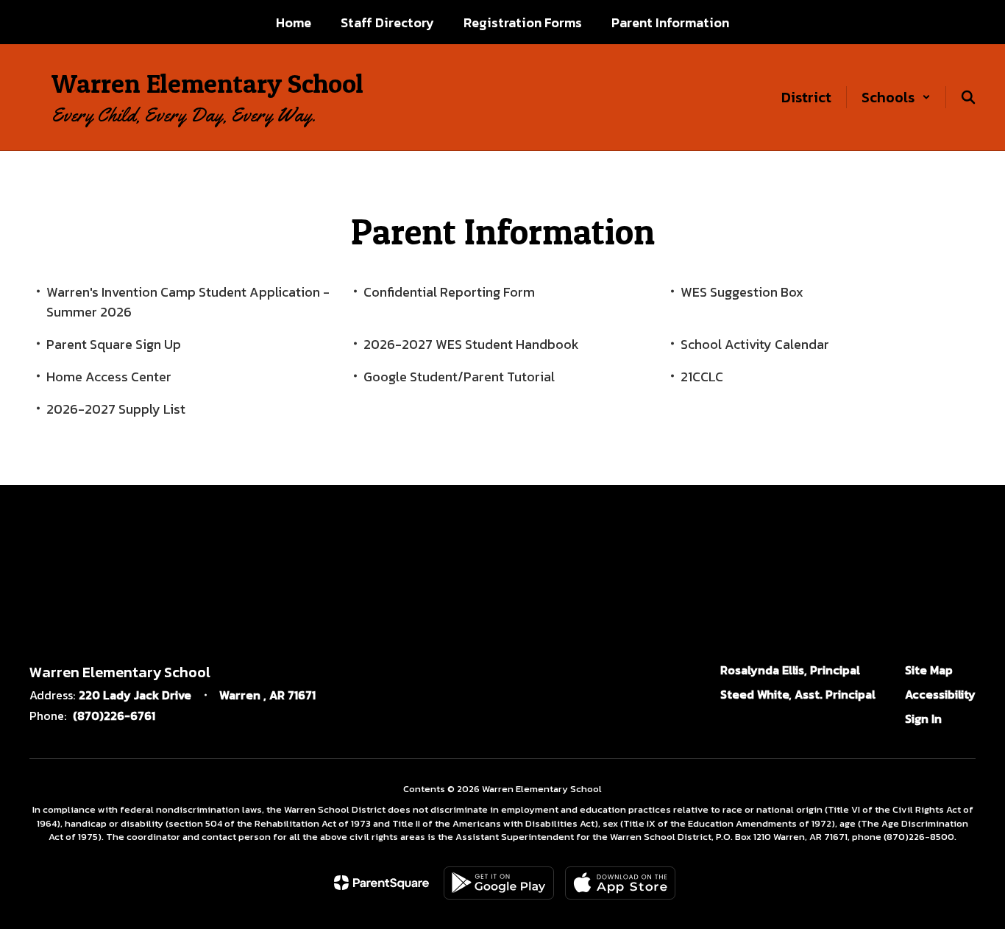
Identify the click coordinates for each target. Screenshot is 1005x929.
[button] (896, 97)
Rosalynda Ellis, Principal (790, 670)
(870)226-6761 (114, 715)
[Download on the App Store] (620, 883)
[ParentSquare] (381, 883)
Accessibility (940, 694)
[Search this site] (968, 97)
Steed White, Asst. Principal (798, 694)
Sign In (923, 718)
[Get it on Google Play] (499, 883)
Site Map (929, 670)
